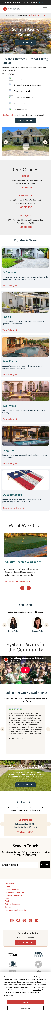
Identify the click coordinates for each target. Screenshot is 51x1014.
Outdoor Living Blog (13, 895)
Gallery (8, 907)
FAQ (7, 898)
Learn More (42, 2)
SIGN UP (45, 864)
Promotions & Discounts (15, 910)
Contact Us (10, 883)
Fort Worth (25, 195)
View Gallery (8, 285)
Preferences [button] (8, 995)
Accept (25, 1002)
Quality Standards (12, 889)
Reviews (8, 901)
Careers (8, 886)
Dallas (25, 175)
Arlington (25, 215)
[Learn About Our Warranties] (25, 558)
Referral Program (12, 904)
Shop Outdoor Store (11, 508)
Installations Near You (14, 892)
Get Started (25, 42)
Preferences (25, 1008)
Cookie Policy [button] (37, 990)
